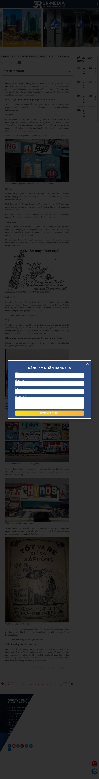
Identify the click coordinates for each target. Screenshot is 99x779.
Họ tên (17, 372)
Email (17, 388)
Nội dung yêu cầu (21, 396)
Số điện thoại (19, 380)
